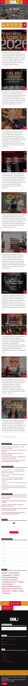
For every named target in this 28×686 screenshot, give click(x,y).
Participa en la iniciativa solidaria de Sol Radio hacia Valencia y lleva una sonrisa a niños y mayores (14, 366)
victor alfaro (6, 593)
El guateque (5, 579)
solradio (10, 31)
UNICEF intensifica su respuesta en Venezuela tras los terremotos (13, 501)
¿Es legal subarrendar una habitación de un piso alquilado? (14, 241)
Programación (6, 654)
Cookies (5, 659)
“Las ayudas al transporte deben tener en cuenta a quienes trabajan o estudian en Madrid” (13, 513)
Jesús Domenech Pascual (7, 486)
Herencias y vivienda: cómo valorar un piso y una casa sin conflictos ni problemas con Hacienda (13, 471)
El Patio (4, 193)
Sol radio (14, 591)
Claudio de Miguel (14, 573)
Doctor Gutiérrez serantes (10, 577)
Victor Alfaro (5, 48)
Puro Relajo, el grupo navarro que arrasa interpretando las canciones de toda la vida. (14, 79)
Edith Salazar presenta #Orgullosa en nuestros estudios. (14, 407)
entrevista (21, 582)
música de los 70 (17, 588)
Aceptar (4, 683)
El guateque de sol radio (8, 152)
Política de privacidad (8, 661)
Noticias (4, 31)
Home (4, 652)
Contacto (5, 657)
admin (3, 375)
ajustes (12, 681)
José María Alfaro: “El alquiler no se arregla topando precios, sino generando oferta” (13, 509)
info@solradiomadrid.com (10, 644)
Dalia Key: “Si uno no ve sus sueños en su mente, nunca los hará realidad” (14, 497)
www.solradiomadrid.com (10, 639)
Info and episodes (14, 532)
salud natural (6, 591)
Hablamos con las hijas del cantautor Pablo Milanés (14, 282)
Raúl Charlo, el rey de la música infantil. (14, 118)
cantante (5, 573)
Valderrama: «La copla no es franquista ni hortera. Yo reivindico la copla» (14, 202)
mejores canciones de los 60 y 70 (11, 586)
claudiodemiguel (7, 575)
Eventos (5, 656)
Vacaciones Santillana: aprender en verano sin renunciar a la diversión (12, 505)
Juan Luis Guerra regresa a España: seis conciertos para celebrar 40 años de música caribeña (13, 479)
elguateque (13, 579)
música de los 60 (6, 588)
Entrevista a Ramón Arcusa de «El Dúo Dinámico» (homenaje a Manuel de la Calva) (14, 161)
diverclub (4, 109)
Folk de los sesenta (7, 584)
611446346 (6, 641)
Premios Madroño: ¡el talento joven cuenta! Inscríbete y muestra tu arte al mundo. (14, 39)
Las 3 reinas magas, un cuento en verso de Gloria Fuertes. (14, 323)
